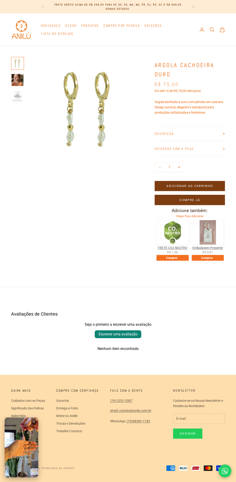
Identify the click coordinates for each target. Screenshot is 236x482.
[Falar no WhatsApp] (224, 470)
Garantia (62, 400)
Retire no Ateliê (66, 416)
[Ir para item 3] (17, 96)
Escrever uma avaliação (118, 334)
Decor (71, 26)
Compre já (189, 200)
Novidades (51, 26)
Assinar (188, 433)
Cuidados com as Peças (28, 400)
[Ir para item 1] (17, 63)
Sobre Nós (18, 416)
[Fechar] (34, 422)
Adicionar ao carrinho (189, 186)
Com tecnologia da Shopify (54, 468)
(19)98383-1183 (138, 421)
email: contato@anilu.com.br (130, 410)
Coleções (153, 26)
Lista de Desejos (57, 34)
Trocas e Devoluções (70, 423)
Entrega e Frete (67, 408)
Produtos (90, 26)
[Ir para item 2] (17, 80)
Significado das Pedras (27, 408)
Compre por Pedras (121, 26)
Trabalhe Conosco (69, 431)
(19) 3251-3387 (121, 400)
